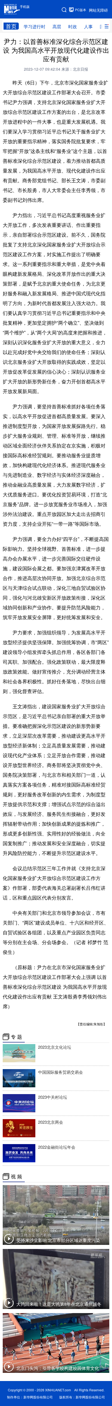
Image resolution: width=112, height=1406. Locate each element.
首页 (11, 26)
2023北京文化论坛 (54, 1047)
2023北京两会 (50, 1122)
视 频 (16, 1176)
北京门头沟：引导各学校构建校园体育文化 (57, 1368)
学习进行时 (34, 26)
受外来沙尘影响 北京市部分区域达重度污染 (58, 1240)
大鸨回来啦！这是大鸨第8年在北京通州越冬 (58, 1304)
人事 (88, 26)
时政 (72, 26)
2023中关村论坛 (52, 1097)
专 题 (16, 1036)
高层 (56, 26)
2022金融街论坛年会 (56, 1147)
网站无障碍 (98, 10)
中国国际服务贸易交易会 (60, 1072)
